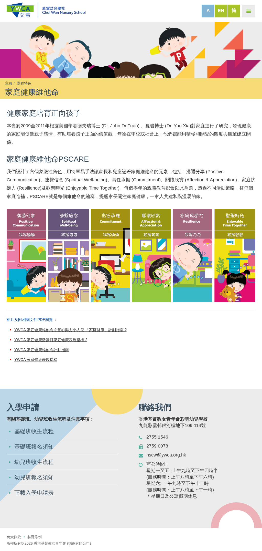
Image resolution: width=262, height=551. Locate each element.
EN (221, 10)
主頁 (8, 83)
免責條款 (14, 537)
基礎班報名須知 (34, 446)
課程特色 (24, 83)
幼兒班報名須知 (34, 477)
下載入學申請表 (34, 493)
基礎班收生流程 (34, 431)
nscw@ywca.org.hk (166, 455)
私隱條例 (34, 537)
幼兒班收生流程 (34, 462)
